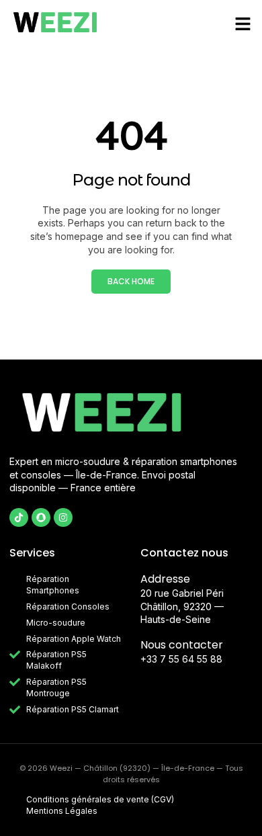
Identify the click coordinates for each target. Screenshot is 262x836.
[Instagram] (63, 517)
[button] (243, 23)
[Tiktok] (18, 517)
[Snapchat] (41, 517)
